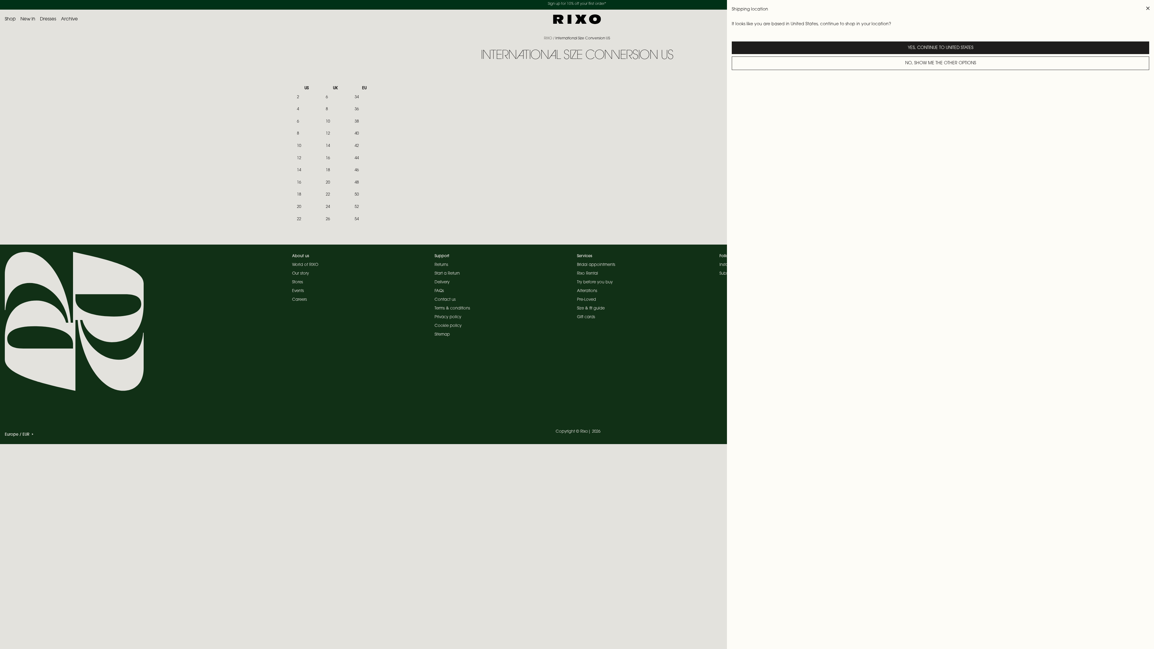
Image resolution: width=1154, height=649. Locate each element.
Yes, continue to (940, 48)
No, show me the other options (940, 63)
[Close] (1148, 8)
